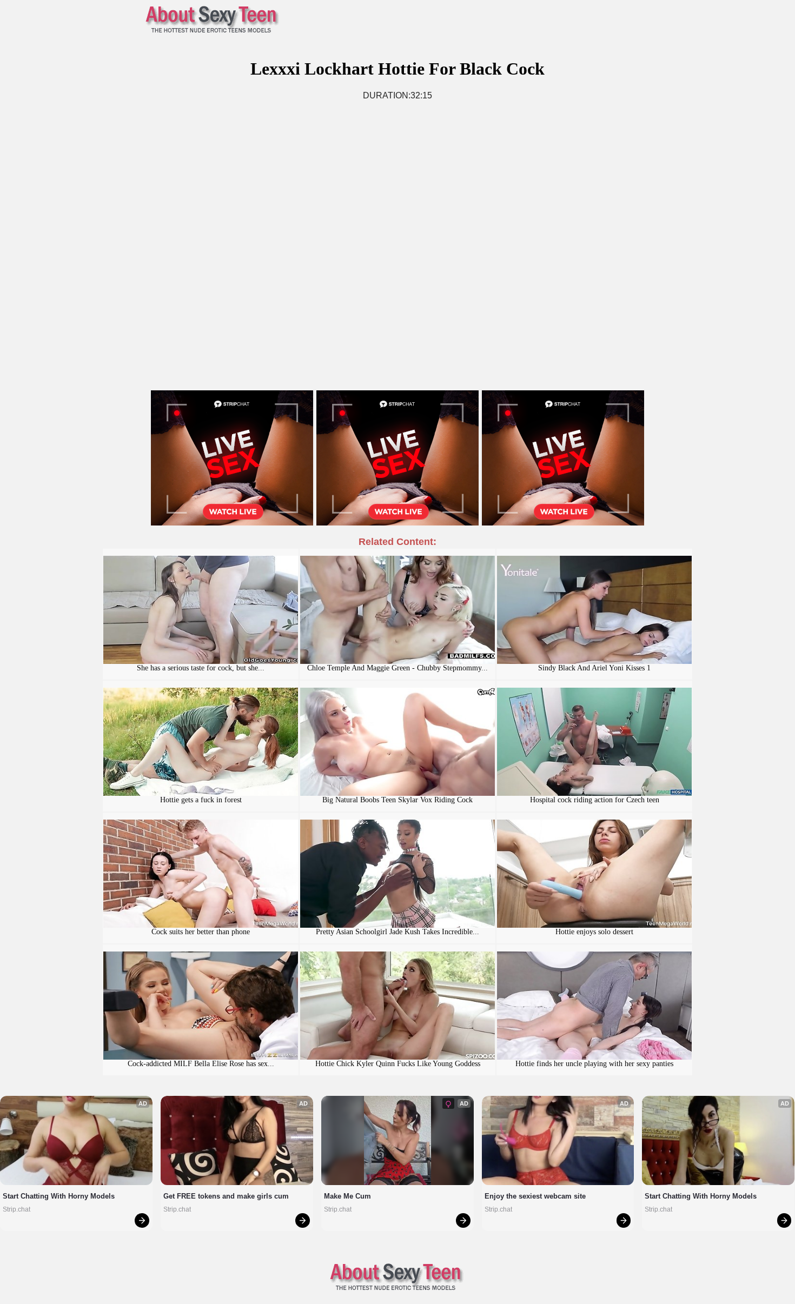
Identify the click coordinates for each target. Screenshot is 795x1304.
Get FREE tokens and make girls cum (226, 1196)
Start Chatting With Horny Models (59, 1196)
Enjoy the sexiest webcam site (535, 1196)
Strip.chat (16, 1209)
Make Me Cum (347, 1196)
